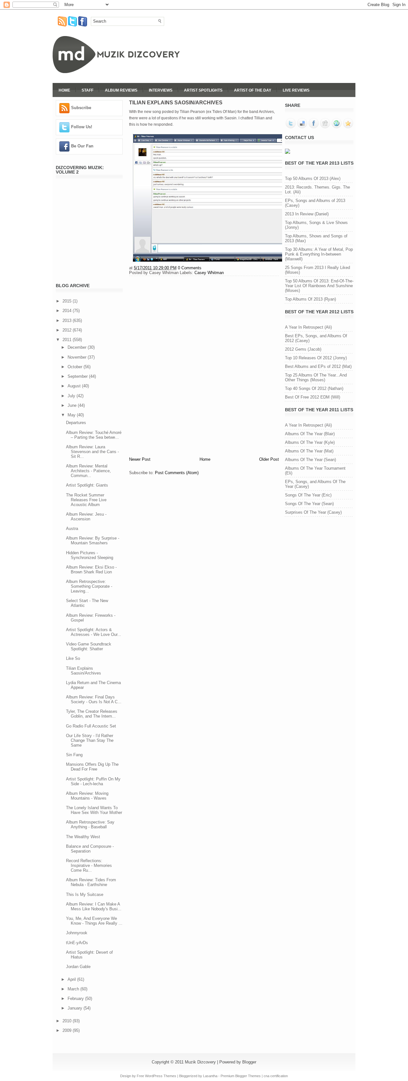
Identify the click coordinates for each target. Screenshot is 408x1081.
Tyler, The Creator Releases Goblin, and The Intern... (91, 714)
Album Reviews (121, 90)
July (72, 395)
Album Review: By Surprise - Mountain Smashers (92, 540)
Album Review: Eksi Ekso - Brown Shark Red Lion (91, 569)
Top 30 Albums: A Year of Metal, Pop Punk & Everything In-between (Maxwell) (319, 254)
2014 (67, 310)
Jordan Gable (78, 966)
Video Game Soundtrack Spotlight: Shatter (88, 646)
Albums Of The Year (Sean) (310, 459)
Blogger (249, 1062)
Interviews (160, 90)
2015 (67, 301)
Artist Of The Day (252, 90)
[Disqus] (204, 365)
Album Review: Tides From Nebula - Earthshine (91, 882)
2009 (67, 1030)
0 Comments (189, 267)
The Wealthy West (83, 836)
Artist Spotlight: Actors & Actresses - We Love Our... (93, 632)
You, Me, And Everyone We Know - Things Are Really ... (94, 921)
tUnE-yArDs (77, 942)
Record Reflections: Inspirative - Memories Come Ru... (89, 865)
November (78, 357)
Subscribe (81, 107)
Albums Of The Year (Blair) (310, 433)
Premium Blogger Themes (241, 1076)
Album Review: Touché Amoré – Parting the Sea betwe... (93, 435)
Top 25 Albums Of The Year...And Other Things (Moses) (316, 377)
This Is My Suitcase (84, 894)
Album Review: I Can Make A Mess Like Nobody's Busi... (93, 906)
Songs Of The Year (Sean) (309, 503)
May (72, 415)
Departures (76, 422)
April (72, 979)
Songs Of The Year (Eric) (308, 495)
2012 (67, 330)
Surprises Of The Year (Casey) (313, 512)
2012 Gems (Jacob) (303, 349)
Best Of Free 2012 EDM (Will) (312, 397)
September (78, 376)
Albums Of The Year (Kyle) (310, 442)
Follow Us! (81, 126)
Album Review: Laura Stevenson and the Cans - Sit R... (92, 451)
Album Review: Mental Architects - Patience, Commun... (88, 471)
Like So (73, 658)
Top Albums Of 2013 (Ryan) (310, 299)
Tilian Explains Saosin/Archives (83, 670)
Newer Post (139, 459)
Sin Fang (74, 754)
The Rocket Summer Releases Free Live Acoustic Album (86, 500)
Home (64, 90)
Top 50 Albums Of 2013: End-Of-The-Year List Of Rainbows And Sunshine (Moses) (319, 286)
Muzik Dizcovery (200, 1062)
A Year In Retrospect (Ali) (308, 327)
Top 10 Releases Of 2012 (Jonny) (316, 357)
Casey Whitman (209, 272)
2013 (67, 320)
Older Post (269, 459)
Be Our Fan (82, 146)
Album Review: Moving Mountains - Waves (87, 796)
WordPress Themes (160, 1076)
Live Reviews (296, 90)
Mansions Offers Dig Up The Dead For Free (92, 767)
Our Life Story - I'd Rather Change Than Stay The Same (89, 740)
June (73, 405)
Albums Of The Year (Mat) (309, 451)
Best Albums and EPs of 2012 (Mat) (318, 366)
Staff (87, 90)
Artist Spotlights (203, 90)
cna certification (276, 1076)
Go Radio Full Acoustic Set (91, 726)
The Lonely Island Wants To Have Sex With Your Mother (94, 810)
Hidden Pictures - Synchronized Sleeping (89, 555)
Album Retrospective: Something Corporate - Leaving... (89, 586)
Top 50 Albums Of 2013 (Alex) (312, 178)
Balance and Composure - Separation (90, 849)
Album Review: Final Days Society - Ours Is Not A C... (93, 699)
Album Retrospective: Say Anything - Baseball (90, 824)
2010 (67, 1020)
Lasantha (210, 1076)
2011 (67, 339)
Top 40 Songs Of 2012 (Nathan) (314, 388)
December (78, 347)
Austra (72, 528)
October (76, 366)
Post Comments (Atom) (177, 472)
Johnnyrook (76, 932)
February (76, 998)
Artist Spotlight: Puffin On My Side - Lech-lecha (93, 781)
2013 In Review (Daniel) (307, 214)
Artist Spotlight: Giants (87, 485)
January (76, 1008)
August (75, 386)
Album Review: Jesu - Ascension (86, 516)
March (74, 989)
